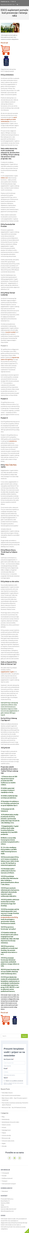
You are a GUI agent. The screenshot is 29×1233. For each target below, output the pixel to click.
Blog (3, 1116)
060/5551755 (5, 1207)
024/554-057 (12, 1209)
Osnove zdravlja (6, 1135)
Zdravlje (4, 1146)
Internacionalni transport (9, 1183)
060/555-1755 (11, 4)
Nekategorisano (6, 1130)
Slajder (4, 1143)
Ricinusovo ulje (6, 1138)
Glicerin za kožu (6, 1124)
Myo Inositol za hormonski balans (11, 1095)
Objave (4, 1132)
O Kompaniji (5, 1173)
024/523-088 (4, 1209)
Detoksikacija (5, 1119)
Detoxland (5, 1191)
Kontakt (4, 1175)
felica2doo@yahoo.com (7, 1211)
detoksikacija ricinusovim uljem (10, 1122)
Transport (4, 1181)
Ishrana (4, 1127)
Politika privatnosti (7, 1178)
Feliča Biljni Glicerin (7, 1092)
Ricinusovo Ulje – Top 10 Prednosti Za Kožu (14, 1107)
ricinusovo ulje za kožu (8, 1140)
